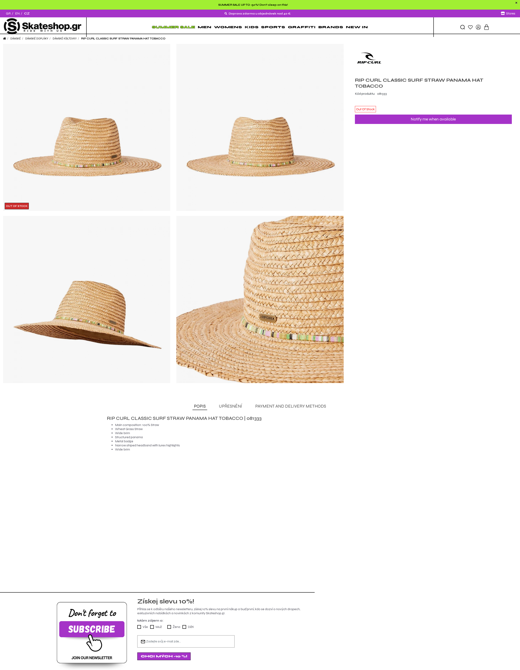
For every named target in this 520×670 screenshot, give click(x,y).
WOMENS (228, 27)
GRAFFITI (302, 27)
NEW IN (357, 27)
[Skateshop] (43, 27)
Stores (510, 13)
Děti (191, 627)
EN (17, 13)
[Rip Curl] (433, 58)
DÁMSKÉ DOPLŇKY (36, 38)
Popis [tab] (200, 406)
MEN (204, 27)
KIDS (252, 27)
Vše (145, 627)
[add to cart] (486, 27)
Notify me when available (433, 119)
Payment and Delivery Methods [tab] (290, 406)
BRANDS (330, 27)
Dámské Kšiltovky (65, 38)
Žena (176, 627)
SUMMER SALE (173, 27)
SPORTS (273, 27)
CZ (27, 13)
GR (8, 13)
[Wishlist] (470, 27)
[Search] (462, 27)
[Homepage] (4, 39)
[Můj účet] (478, 27)
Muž (158, 627)
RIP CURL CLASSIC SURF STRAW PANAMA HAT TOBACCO (123, 38)
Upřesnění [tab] (230, 406)
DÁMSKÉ (15, 38)
